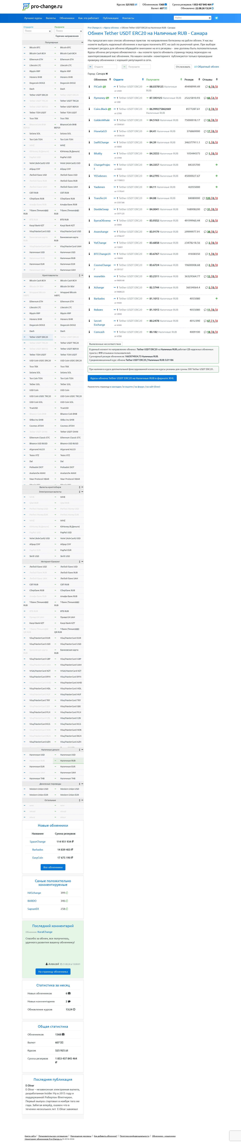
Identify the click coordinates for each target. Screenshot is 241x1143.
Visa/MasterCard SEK (40, 706)
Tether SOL (35, 384)
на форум (139, 387)
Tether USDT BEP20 (39, 107)
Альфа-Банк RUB (38, 204)
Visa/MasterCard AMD (40, 682)
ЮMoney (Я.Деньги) (39, 151)
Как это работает (88, 18)
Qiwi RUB (34, 503)
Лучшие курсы (33, 18)
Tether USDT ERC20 (39, 95)
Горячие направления (67, 36)
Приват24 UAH (37, 617)
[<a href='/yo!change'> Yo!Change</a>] (89, 242)
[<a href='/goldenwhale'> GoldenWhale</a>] (89, 120)
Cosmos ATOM (37, 426)
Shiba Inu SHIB (36, 420)
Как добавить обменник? (105, 1136)
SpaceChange (38, 841)
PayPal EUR (35, 550)
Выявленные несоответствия (105, 344)
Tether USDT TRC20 (39, 101)
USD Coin (34, 390)
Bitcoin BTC (35, 47)
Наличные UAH (37, 270)
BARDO (32, 900)
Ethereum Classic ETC (40, 437)
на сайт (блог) (153, 387)
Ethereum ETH (36, 59)
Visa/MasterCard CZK (40, 718)
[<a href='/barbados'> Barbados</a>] (89, 298)
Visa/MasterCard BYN (40, 677)
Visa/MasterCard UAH (40, 246)
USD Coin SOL (36, 402)
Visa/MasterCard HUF (40, 694)
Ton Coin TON (36, 139)
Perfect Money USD (39, 509)
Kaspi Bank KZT (37, 225)
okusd (32, 811)
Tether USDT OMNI (38, 432)
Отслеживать (183, 66)
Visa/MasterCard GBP (40, 659)
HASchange (34, 892)
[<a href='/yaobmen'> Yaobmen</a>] (89, 187)
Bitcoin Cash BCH (38, 53)
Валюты (51, 18)
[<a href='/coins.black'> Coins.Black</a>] (89, 109)
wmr (32, 805)
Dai (31, 461)
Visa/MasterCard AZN (40, 742)
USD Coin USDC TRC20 (40, 396)
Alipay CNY (35, 169)
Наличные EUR (37, 264)
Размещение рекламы (80, 1136)
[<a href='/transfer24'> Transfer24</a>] (89, 198)
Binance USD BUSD (38, 443)
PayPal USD (35, 157)
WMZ (32, 145)
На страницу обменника (53, 971)
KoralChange (45, 931)
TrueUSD (34, 408)
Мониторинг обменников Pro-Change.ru (43, 1139)
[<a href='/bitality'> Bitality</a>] (89, 153)
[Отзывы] (217, 164)
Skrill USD (34, 556)
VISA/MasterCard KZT (40, 671)
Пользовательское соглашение (53, 1136)
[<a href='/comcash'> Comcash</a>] (89, 332)
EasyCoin (37, 857)
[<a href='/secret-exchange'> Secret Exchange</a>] (89, 320)
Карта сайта (30, 1136)
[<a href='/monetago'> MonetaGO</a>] (89, 131)
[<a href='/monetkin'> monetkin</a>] (89, 276)
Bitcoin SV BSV (37, 286)
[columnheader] (90, 79)
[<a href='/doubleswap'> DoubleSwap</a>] (89, 209)
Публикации (111, 18)
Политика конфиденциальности (134, 1136)
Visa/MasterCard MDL (40, 688)
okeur (32, 817)
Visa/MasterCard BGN (40, 736)
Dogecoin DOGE (37, 83)
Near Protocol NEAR (39, 479)
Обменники (67, 18)
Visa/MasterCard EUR (40, 638)
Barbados (37, 849)
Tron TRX (34, 118)
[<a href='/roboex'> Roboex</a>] (89, 309)
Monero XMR (36, 77)
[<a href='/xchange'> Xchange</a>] (89, 287)
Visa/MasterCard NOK (40, 730)
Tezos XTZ (34, 455)
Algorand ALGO (37, 449)
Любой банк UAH (38, 187)
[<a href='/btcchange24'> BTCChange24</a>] (89, 254)
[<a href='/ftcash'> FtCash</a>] (89, 86)
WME (32, 497)
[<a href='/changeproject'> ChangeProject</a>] (89, 164)
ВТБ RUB (34, 219)
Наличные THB (37, 778)
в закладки (115, 387)
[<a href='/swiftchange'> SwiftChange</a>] (89, 142)
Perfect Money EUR (39, 514)
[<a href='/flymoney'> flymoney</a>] (89, 98)
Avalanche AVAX (37, 473)
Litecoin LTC (35, 65)
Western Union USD (39, 789)
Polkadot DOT (36, 467)
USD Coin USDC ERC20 (40, 360)
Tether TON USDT (38, 112)
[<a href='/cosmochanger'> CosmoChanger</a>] (89, 265)
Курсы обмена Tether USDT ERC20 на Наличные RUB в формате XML (132, 378)
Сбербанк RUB (37, 198)
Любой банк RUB (38, 181)
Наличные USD (37, 252)
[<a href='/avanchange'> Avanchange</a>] (89, 231)
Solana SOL (35, 133)
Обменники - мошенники (164, 1136)
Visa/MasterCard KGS (40, 724)
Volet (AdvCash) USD (40, 163)
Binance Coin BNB (38, 414)
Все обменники (53, 867)
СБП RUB (34, 193)
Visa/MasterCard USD (40, 231)
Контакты (128, 18)
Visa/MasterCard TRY (40, 700)
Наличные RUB (37, 258)
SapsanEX (33, 908)
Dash (32, 89)
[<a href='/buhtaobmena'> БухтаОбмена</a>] (89, 220)
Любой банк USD (38, 175)
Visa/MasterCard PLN (40, 712)
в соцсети (128, 387)
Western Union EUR (39, 795)
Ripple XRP (35, 71)
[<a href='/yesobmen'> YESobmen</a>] (89, 176)
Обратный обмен (208, 66)
